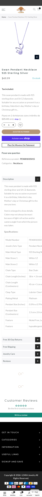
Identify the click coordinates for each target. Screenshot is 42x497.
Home (4, 17)
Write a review (21, 415)
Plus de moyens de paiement (21, 145)
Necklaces (18, 163)
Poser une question (11, 153)
